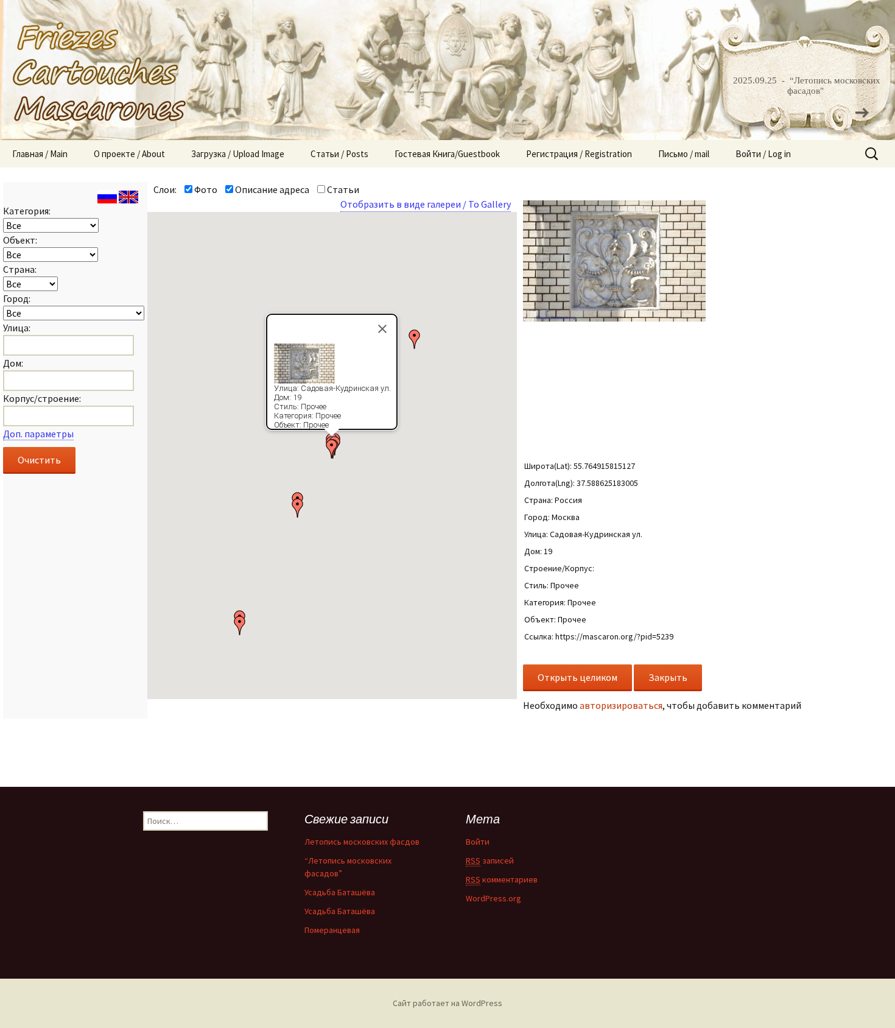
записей (490, 860)
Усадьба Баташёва (339, 892)
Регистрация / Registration (579, 154)
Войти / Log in (763, 154)
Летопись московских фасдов (361, 841)
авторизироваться (621, 705)
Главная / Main (40, 154)
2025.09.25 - (760, 80)
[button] (414, 339)
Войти (478, 841)
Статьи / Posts (339, 154)
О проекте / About (129, 154)
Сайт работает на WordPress (447, 1003)
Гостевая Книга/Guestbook (447, 154)
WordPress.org (493, 898)
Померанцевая (332, 929)
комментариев (502, 879)
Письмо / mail (683, 154)
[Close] (382, 328)
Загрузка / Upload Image (237, 154)
